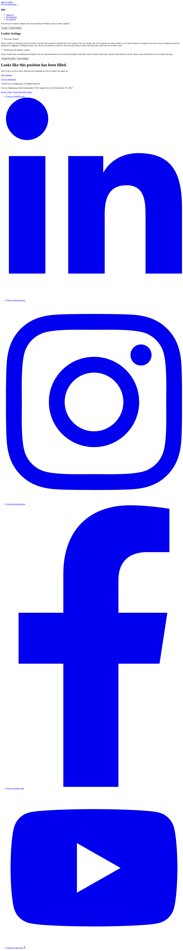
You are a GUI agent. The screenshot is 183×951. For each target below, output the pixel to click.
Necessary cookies (11, 39)
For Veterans (11, 19)
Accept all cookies (8, 59)
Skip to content (7, 2)
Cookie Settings (15, 28)
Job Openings (11, 17)
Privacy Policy (6, 92)
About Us (10, 15)
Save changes (23, 59)
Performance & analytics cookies (17, 50)
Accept (4, 28)
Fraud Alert (17, 92)
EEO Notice (27, 92)
